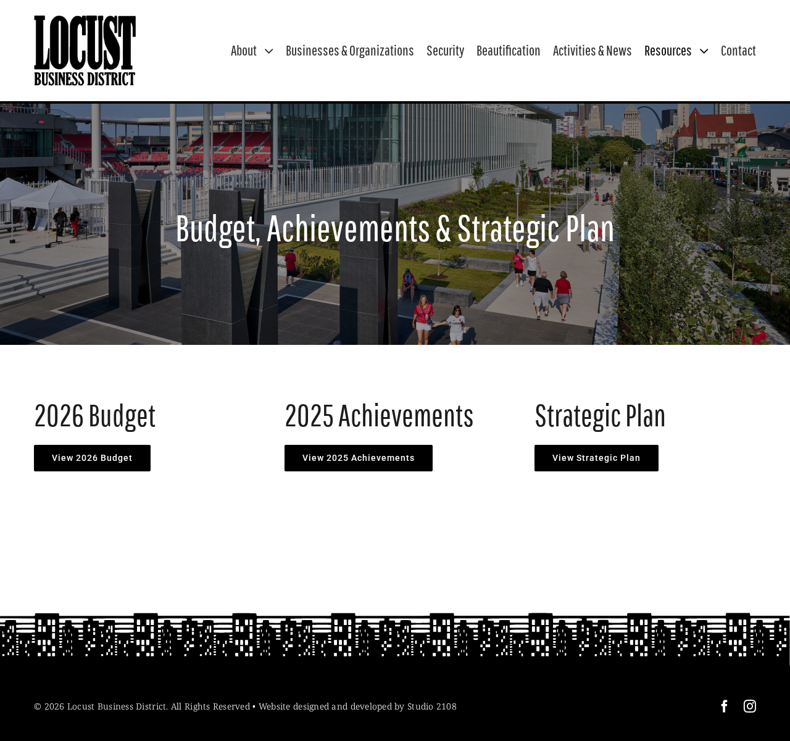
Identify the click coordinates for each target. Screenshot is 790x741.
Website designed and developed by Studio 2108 (358, 706)
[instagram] (750, 706)
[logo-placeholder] (85, 21)
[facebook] (724, 706)
